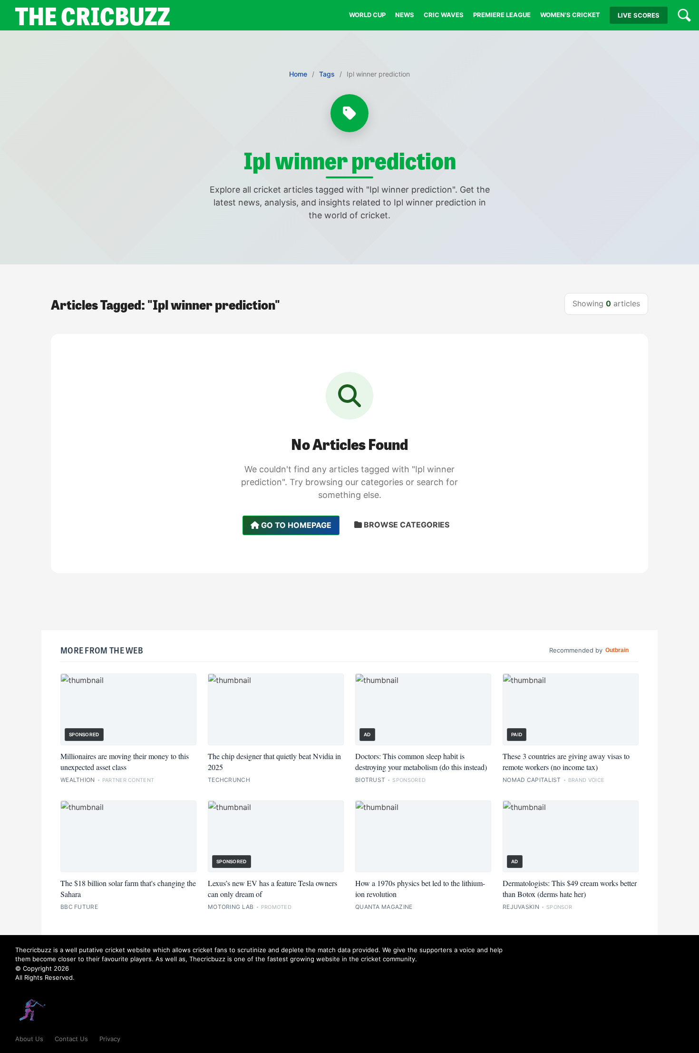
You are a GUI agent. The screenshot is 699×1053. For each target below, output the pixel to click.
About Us (29, 1039)
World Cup (367, 15)
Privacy (109, 1039)
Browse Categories (405, 524)
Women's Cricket (570, 15)
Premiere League (502, 15)
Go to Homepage (295, 525)
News (404, 15)
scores (639, 15)
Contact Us (71, 1039)
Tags (327, 74)
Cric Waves (444, 15)
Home (298, 74)
